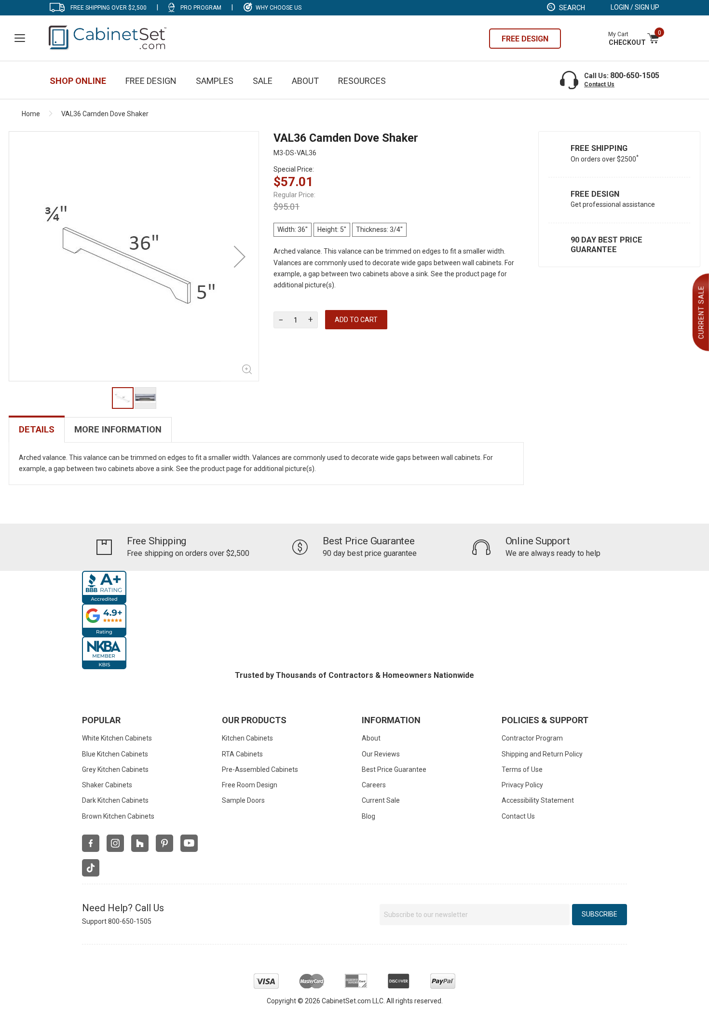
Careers (374, 785)
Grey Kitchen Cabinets (115, 769)
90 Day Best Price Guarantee (606, 244)
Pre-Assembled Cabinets (260, 769)
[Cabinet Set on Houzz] (140, 843)
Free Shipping (599, 148)
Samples (214, 81)
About (305, 81)
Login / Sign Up (635, 7)
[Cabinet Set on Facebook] (90, 843)
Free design (525, 38)
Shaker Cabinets (107, 785)
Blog (368, 816)
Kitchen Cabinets (247, 738)
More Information (118, 429)
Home (31, 114)
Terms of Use (522, 769)
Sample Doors (243, 800)
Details (37, 429)
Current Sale (381, 800)
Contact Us (599, 84)
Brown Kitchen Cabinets (118, 816)
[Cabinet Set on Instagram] (115, 843)
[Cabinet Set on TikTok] (90, 868)
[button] (239, 256)
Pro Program (200, 7)
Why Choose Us (278, 7)
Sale (263, 81)
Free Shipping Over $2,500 (108, 7)
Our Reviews (381, 754)
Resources (362, 81)
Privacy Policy (522, 785)
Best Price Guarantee (369, 541)
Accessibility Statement (538, 800)
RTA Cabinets (242, 754)
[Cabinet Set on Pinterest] (164, 843)
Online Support (537, 541)
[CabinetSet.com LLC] (108, 37)
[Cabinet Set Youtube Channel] (189, 843)
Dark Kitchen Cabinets (115, 800)
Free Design (595, 194)
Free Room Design (249, 785)
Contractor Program (532, 738)
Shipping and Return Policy (542, 754)
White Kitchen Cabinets (117, 738)
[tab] (37, 429)
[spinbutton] (295, 319)
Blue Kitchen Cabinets (115, 754)
